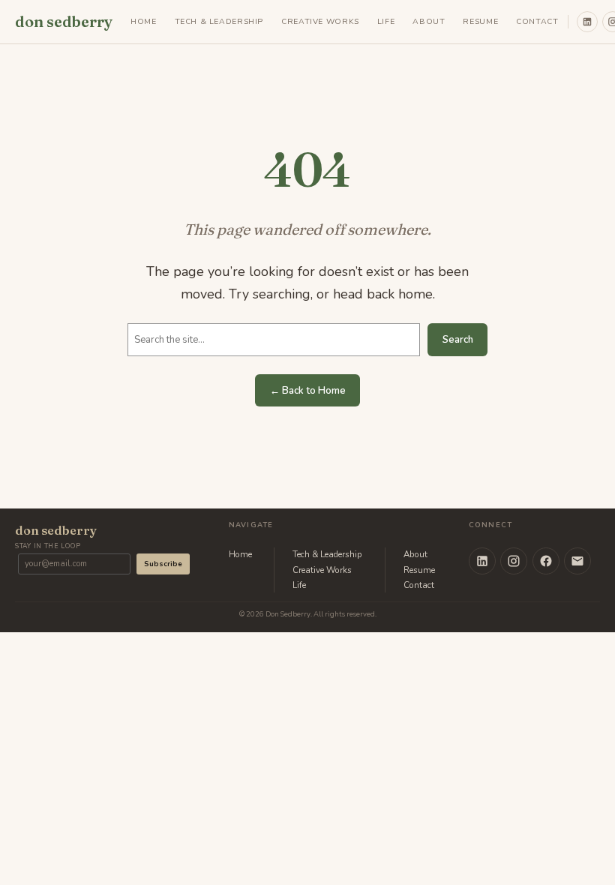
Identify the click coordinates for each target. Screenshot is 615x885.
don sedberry (63, 21)
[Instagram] (513, 561)
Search (457, 339)
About (416, 554)
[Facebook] (546, 561)
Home (240, 554)
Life (299, 585)
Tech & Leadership (327, 554)
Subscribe (163, 563)
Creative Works (322, 570)
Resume (419, 570)
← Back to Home (308, 391)
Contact (419, 585)
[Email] (577, 561)
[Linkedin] (587, 21)
